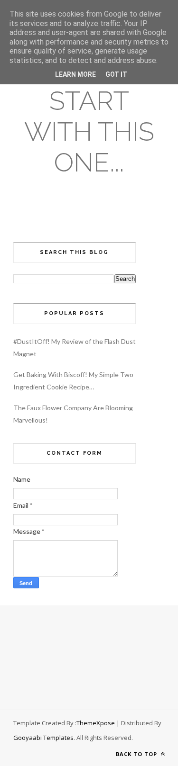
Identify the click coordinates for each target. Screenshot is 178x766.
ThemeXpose (95, 723)
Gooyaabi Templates (43, 737)
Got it (116, 74)
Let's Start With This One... (89, 116)
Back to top (137, 753)
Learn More (75, 74)
